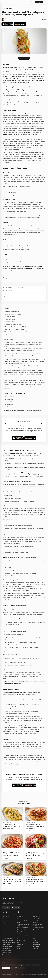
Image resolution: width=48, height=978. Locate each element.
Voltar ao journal (8, 8)
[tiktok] (12, 912)
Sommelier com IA (6, 944)
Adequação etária (36, 944)
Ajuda (18, 948)
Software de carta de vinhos (8, 942)
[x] (6, 912)
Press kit (19, 946)
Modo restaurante (6, 926)
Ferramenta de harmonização (24, 918)
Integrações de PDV (6, 950)
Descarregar (5, 918)
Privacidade (35, 942)
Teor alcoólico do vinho (22, 935)
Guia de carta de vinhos (7, 954)
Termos (34, 940)
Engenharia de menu (7, 952)
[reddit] (18, 912)
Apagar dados (36, 946)
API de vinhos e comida (7, 940)
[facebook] (9, 912)
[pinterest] (21, 912)
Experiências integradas (38, 927)
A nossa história (21, 940)
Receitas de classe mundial (8, 922)
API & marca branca (37, 929)
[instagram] (3, 912)
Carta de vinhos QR (6, 948)
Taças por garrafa (21, 929)
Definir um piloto (36, 918)
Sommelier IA (5, 924)
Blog (18, 942)
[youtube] (15, 912)
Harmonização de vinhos (7, 920)
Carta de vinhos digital (7, 946)
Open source (20, 944)
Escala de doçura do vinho (23, 927)
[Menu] (45, 2)
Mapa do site (35, 948)
